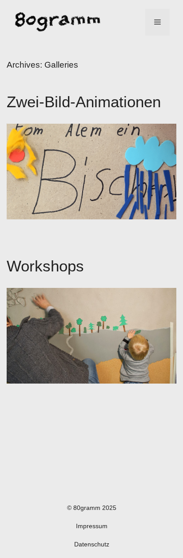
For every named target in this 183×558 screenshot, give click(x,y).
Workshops (45, 266)
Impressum (91, 526)
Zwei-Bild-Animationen (84, 101)
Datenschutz (91, 544)
